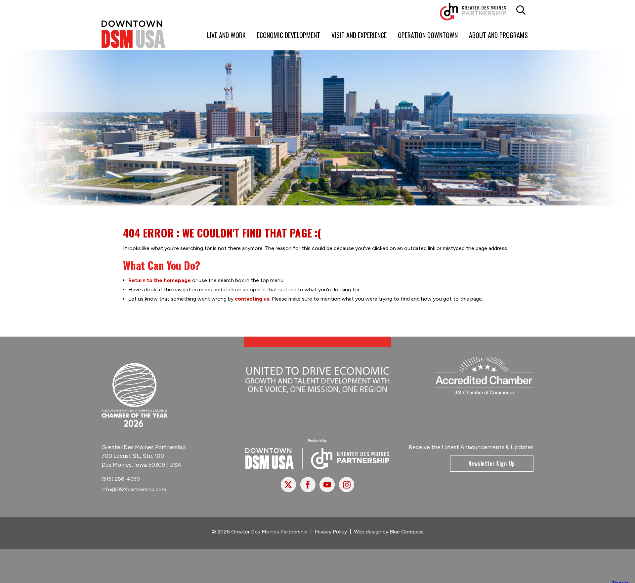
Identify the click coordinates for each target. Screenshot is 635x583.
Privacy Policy (331, 531)
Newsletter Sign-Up (491, 463)
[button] (521, 10)
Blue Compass (407, 531)
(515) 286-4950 (121, 479)
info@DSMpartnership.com (134, 489)
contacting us (252, 299)
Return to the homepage (159, 280)
